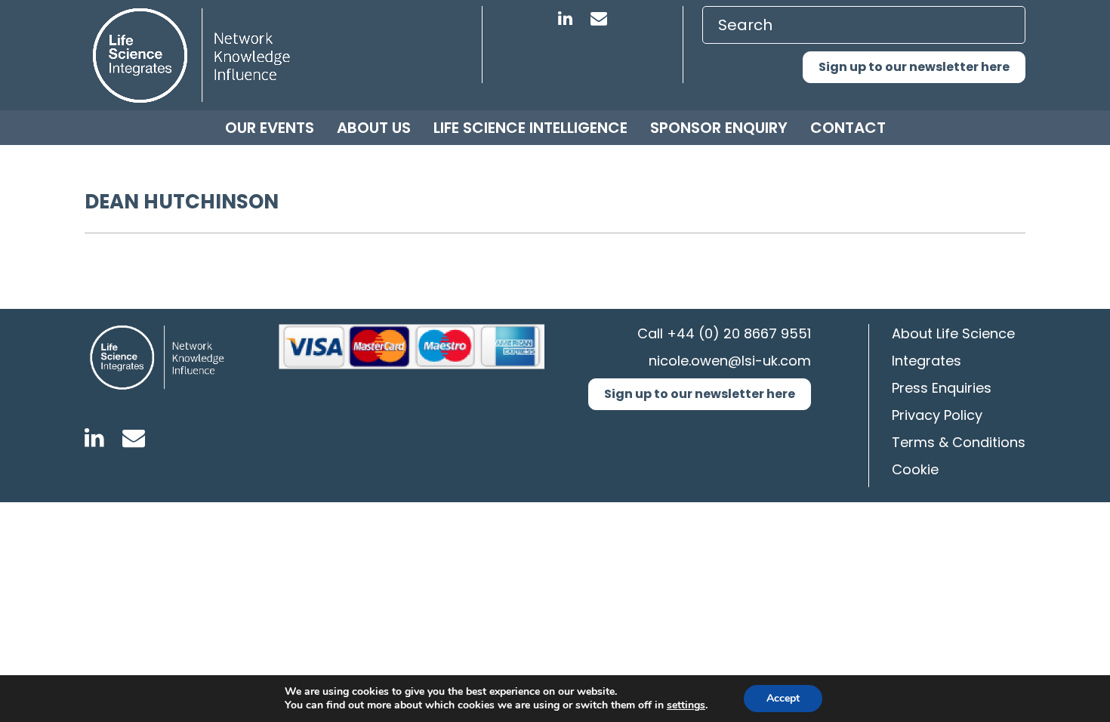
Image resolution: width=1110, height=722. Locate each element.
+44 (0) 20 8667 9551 (739, 333)
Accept (783, 698)
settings (686, 705)
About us (374, 127)
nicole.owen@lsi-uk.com (730, 360)
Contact (848, 127)
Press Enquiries (941, 387)
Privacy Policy (937, 415)
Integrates (926, 360)
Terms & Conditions (958, 442)
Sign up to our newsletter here (914, 67)
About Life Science (953, 333)
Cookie (915, 469)
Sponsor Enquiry (719, 127)
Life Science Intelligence (530, 127)
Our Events (269, 127)
